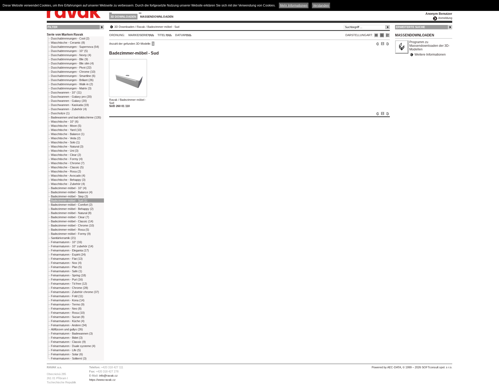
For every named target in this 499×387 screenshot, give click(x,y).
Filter (52, 27)
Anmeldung (445, 17)
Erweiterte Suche (410, 27)
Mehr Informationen (293, 5)
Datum (180, 35)
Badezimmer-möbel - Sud (163, 26)
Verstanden (321, 5)
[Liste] (376, 35)
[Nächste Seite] (387, 43)
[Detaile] (387, 35)
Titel (161, 35)
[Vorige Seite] (377, 43)
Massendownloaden (156, 16)
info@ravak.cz (108, 375)
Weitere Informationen (430, 54)
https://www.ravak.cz (102, 379)
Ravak (141, 26)
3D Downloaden (123, 16)
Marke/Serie (138, 35)
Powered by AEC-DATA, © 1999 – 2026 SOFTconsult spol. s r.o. (412, 367)
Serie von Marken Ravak (65, 34)
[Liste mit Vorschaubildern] (382, 35)
